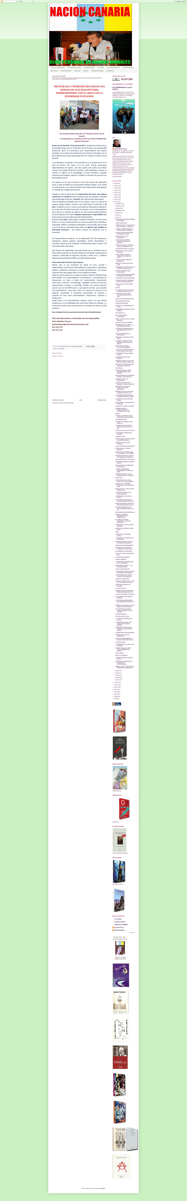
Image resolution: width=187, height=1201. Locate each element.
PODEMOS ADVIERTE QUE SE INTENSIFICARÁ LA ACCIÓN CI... (125, 474)
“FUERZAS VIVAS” (120, 436)
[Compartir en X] (90, 346)
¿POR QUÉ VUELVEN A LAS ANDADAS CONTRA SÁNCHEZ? (124, 383)
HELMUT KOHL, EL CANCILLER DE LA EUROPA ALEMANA (125, 439)
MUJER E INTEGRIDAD (121, 303)
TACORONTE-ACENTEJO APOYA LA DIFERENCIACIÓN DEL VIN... (125, 267)
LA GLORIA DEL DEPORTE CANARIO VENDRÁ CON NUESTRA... (122, 241)
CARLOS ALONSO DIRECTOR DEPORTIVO (123, 260)
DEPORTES (54, 71)
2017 (115, 201)
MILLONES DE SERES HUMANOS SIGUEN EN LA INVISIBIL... (124, 365)
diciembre (118, 203)
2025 (115, 183)
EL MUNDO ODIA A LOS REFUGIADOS (121, 379)
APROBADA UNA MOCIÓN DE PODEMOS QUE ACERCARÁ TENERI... (123, 629)
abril (117, 673)
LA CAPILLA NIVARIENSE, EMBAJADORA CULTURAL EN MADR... (124, 470)
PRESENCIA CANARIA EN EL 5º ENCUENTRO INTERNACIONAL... (124, 663)
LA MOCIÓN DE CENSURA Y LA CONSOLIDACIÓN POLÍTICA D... (124, 500)
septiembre (119, 210)
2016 (115, 682)
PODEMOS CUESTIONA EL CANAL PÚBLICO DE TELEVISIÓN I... (124, 606)
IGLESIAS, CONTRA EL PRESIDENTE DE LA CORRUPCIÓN (121, 516)
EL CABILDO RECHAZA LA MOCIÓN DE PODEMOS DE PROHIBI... (125, 275)
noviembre (119, 206)
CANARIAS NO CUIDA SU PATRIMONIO (122, 635)
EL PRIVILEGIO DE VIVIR (122, 616)
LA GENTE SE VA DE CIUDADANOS (125, 278)
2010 (115, 696)
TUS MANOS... (119, 368)
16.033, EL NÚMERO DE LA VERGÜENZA (122, 334)
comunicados (61, 348)
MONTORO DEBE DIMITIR (122, 557)
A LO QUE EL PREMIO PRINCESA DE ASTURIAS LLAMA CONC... (124, 350)
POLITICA (77, 71)
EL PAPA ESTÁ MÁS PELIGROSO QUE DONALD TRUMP (124, 233)
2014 (115, 687)
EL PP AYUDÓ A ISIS (120, 588)
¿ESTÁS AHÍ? (119, 477)
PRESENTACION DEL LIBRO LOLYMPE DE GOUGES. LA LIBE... (123, 295)
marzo (117, 675)
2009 (115, 698)
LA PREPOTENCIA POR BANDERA (124, 632)
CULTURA (101, 67)
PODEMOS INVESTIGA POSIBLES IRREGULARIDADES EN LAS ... (124, 591)
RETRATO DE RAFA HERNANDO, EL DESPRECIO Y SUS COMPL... (125, 452)
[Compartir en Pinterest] (94, 346)
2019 (115, 197)
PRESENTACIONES (97, 71)
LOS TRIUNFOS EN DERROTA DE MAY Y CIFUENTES (124, 562)
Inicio (80, 400)
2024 (115, 185)
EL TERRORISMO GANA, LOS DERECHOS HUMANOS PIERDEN (123, 624)
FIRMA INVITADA (89, 67)
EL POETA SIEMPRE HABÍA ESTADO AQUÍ (122, 271)
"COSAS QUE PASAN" (121, 223)
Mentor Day (101, 139)
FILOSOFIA (110, 71)
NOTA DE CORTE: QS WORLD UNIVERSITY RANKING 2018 (124, 548)
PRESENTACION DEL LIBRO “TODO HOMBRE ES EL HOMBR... (123, 649)
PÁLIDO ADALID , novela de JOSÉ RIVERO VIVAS (124, 489)
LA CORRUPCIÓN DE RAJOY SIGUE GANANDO (123, 493)
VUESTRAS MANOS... (121, 614)
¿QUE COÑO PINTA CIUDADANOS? (125, 446)
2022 (115, 190)
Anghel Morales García (120, 149)
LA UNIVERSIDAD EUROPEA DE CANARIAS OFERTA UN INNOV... (125, 396)
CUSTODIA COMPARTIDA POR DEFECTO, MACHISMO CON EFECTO (123, 342)
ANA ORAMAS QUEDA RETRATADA (125, 512)
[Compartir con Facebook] (92, 346)
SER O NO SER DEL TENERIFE (123, 322)
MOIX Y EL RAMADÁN (121, 655)
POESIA (85, 71)
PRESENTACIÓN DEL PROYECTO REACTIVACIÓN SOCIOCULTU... (124, 504)
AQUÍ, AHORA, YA (120, 313)
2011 (115, 694)
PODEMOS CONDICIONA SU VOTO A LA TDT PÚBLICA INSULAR (125, 581)
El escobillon (118, 919)
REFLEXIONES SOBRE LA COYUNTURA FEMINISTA (123, 346)
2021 (115, 192)
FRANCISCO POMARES (121, 924)
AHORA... (117, 287)
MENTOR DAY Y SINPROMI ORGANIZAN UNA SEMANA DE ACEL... (124, 485)
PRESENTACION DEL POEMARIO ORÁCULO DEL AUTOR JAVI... (124, 281)
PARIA (117, 532)
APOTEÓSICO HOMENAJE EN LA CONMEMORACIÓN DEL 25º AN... (124, 330)
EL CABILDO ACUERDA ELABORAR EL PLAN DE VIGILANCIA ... (122, 521)
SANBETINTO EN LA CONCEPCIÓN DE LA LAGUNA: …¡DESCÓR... (125, 226)
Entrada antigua (102, 400)
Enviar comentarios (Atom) (67, 403)
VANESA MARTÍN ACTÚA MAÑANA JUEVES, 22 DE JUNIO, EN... (124, 376)
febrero (118, 677)
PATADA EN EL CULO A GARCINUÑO (121, 237)
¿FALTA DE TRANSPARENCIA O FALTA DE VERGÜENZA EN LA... (124, 639)
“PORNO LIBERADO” (121, 559)
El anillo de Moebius (120, 922)
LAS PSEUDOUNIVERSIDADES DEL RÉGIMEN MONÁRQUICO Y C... (125, 602)
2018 (115, 199)
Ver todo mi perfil (116, 176)
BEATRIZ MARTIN (119, 930)
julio (117, 215)
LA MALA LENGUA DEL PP (122, 569)
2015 (115, 685)
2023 (115, 188)
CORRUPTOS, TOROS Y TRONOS (124, 406)
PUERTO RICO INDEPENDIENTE (124, 545)
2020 (115, 195)
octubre (118, 208)
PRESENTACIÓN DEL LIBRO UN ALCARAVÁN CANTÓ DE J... (124, 542)
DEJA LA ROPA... (119, 653)
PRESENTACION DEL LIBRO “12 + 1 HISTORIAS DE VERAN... (124, 325)
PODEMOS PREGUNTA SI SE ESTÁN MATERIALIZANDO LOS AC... (124, 508)
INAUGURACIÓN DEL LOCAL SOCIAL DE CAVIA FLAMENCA (124, 480)
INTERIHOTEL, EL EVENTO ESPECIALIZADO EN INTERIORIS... (122, 388)
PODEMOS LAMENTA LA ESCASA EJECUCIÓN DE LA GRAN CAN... (125, 361)
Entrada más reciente (58, 400)
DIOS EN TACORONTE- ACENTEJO (125, 594)
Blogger (103, 1188)
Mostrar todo (132, 932)
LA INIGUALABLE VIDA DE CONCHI (125, 430)
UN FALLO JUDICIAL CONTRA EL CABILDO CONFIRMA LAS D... (124, 245)
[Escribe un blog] (89, 346)
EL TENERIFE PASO (120, 419)
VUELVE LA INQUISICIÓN (122, 578)
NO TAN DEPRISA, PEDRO (122, 301)
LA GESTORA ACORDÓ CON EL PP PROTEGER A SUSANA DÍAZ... (125, 572)
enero (117, 680)
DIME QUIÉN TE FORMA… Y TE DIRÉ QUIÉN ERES (124, 566)
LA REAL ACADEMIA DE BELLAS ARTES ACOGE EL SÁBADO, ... (124, 229)
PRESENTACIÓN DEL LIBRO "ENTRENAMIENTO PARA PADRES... (123, 372)
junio (117, 217)
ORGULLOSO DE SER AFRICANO (124, 298)
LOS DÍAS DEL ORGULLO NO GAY (124, 248)
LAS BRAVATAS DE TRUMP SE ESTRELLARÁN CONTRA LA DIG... (123, 427)
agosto (118, 213)
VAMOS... (117, 413)
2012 (115, 691)
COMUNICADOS (66, 71)
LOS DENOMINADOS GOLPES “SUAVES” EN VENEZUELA (123, 575)
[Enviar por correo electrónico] (87, 346)
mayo (117, 670)
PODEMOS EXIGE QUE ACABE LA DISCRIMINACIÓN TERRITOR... (124, 456)
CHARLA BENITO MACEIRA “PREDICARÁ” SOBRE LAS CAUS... (123, 256)
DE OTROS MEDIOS (113, 67)
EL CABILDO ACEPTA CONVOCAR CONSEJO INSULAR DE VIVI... (124, 290)
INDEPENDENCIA (128, 67)
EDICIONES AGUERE (74, 67)
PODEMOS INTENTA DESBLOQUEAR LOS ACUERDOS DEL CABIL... (123, 410)
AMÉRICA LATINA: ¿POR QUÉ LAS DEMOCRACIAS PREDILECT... (124, 667)
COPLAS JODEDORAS (58, 67)
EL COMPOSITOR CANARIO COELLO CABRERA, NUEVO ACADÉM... (123, 610)
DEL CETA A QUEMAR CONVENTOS (121, 316)
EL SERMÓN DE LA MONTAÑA (123, 551)
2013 (115, 689)
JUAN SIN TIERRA (120, 642)
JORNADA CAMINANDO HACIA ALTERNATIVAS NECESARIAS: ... (125, 416)
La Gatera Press (119, 927)
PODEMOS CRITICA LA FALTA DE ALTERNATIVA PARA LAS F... (124, 392)
